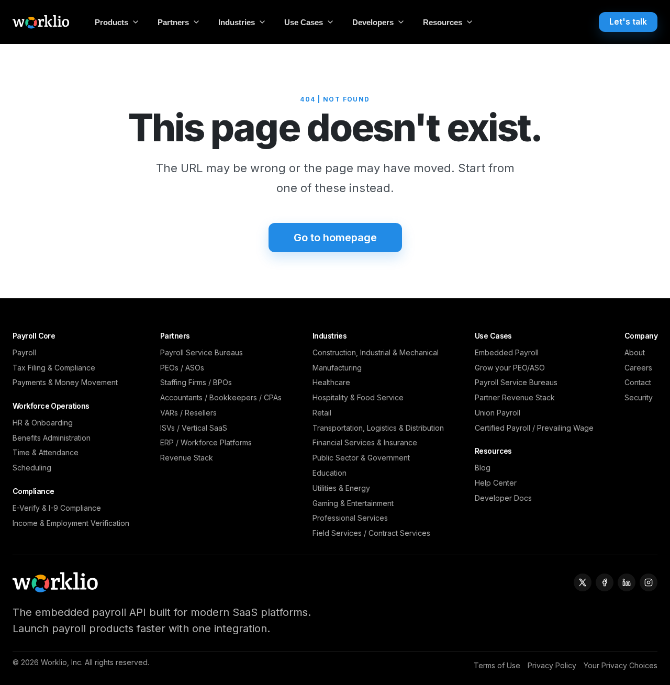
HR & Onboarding (43, 422)
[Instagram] (648, 582)
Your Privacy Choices (620, 665)
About (634, 352)
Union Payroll (497, 412)
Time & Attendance (46, 452)
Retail (321, 412)
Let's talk (628, 22)
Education (329, 472)
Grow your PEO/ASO (510, 367)
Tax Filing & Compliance (54, 367)
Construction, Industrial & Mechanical (375, 352)
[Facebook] (604, 582)
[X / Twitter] (582, 582)
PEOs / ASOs (182, 367)
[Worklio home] (41, 22)
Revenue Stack (186, 457)
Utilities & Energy (341, 488)
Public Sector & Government (361, 457)
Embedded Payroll (507, 352)
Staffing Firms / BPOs (196, 382)
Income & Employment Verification (71, 523)
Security (638, 397)
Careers (638, 367)
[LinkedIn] (626, 582)
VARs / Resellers (188, 412)
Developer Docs (503, 497)
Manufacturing (337, 367)
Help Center (496, 482)
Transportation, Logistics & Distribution (378, 427)
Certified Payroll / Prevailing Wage (534, 427)
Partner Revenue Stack (515, 397)
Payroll (24, 352)
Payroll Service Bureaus (201, 352)
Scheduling (32, 467)
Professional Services (350, 517)
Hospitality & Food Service (358, 397)
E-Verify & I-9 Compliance (57, 507)
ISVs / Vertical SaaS (193, 427)
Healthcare (331, 382)
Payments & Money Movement (65, 382)
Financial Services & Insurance (364, 442)
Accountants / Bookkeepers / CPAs (221, 397)
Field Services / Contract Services (371, 533)
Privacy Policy (552, 665)
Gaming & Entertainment (353, 503)
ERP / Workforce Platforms (206, 442)
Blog (482, 467)
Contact (637, 382)
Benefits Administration (52, 437)
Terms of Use (497, 665)
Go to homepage (335, 237)
